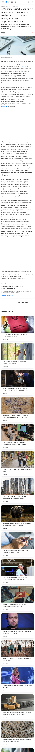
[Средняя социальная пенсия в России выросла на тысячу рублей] (17, 544)
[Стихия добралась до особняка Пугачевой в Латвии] (17, 679)
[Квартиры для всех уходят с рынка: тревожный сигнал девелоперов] (17, 490)
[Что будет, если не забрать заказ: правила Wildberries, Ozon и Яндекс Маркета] (17, 706)
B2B (25, 233)
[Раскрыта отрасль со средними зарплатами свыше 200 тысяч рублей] (17, 734)
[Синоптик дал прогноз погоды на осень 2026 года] (17, 463)
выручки (4, 106)
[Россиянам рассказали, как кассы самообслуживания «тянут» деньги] (17, 436)
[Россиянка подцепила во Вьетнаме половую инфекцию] (17, 355)
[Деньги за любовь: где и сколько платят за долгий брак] (17, 652)
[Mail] (6, 2)
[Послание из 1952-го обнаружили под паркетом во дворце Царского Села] (17, 409)
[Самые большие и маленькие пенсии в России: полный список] (17, 328)
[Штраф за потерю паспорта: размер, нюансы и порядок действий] (17, 598)
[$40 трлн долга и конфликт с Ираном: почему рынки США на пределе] (17, 571)
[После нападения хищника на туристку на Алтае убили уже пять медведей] (17, 517)
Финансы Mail (14, 6)
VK (23, 66)
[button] (17, 46)
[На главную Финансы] (11, 2)
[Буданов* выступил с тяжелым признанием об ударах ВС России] (17, 625)
